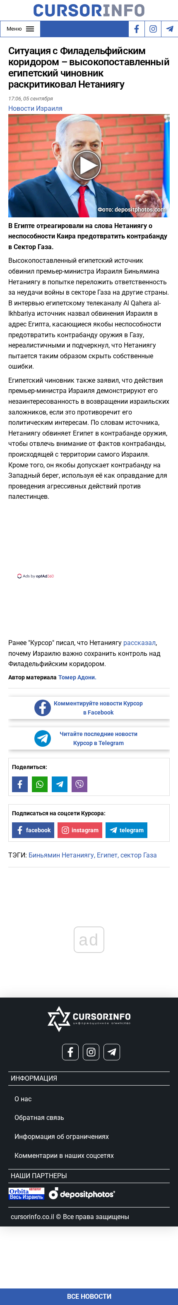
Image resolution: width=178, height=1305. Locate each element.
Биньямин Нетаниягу (61, 855)
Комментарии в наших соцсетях (64, 1156)
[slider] (47, 214)
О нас (22, 1099)
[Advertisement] (89, 539)
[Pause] (15, 212)
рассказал (139, 643)
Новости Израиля (35, 108)
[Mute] (26, 212)
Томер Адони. (77, 677)
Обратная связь (39, 1118)
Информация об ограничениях (61, 1137)
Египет (107, 855)
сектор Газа (138, 855)
